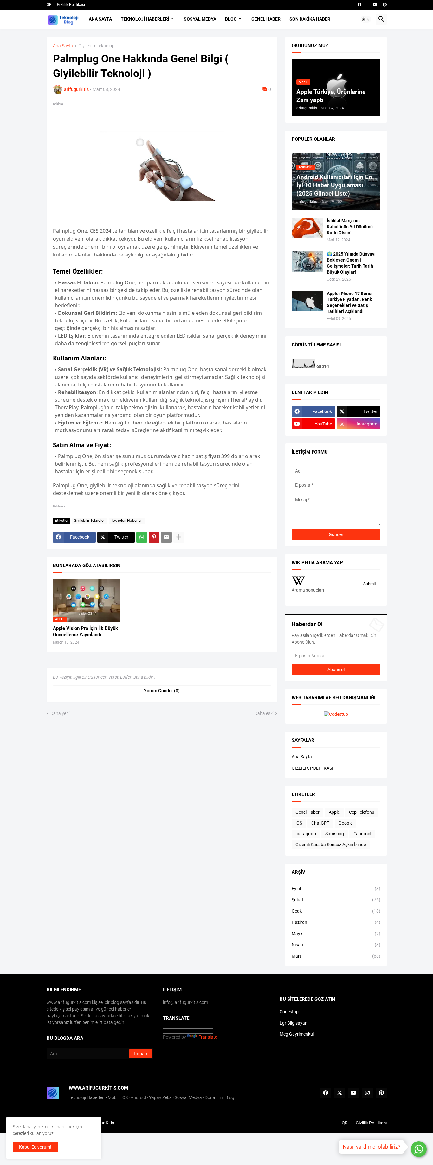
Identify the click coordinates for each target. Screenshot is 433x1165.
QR (49, 5)
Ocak (336, 911)
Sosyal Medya (200, 19)
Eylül (336, 888)
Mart (336, 956)
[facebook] (359, 5)
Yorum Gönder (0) (162, 690)
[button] (365, 19)
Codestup (289, 1011)
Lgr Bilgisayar (293, 1023)
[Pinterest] (154, 537)
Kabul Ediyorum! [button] (35, 1146)
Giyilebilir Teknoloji (96, 45)
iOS (298, 822)
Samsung (334, 833)
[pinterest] (385, 5)
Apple (334, 812)
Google (345, 822)
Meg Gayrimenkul (297, 1034)
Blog (231, 19)
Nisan (336, 944)
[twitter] (339, 1093)
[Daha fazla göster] (178, 537)
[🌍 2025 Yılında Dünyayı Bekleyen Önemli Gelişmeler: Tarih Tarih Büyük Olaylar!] (307, 261)
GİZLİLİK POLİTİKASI (312, 768)
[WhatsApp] (141, 537)
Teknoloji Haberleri (145, 19)
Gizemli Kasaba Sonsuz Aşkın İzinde (330, 844)
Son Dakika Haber (309, 19)
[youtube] (375, 5)
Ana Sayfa (100, 19)
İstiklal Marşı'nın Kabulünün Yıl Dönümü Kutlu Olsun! (350, 226)
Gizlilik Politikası (71, 5)
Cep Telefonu (361, 812)
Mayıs (336, 933)
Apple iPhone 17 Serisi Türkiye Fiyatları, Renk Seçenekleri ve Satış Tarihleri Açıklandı (349, 302)
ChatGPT (320, 822)
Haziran (336, 922)
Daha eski (264, 713)
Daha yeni (60, 713)
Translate (208, 1036)
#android (362, 833)
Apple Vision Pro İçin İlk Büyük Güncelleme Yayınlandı (85, 631)
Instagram (305, 833)
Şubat (336, 899)
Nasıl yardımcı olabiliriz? (371, 1146)
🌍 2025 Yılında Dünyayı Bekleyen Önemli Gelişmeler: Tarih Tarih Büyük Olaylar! (351, 263)
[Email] (166, 537)
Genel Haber (266, 19)
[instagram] (367, 1093)
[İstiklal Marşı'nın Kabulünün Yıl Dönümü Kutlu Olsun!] (307, 228)
